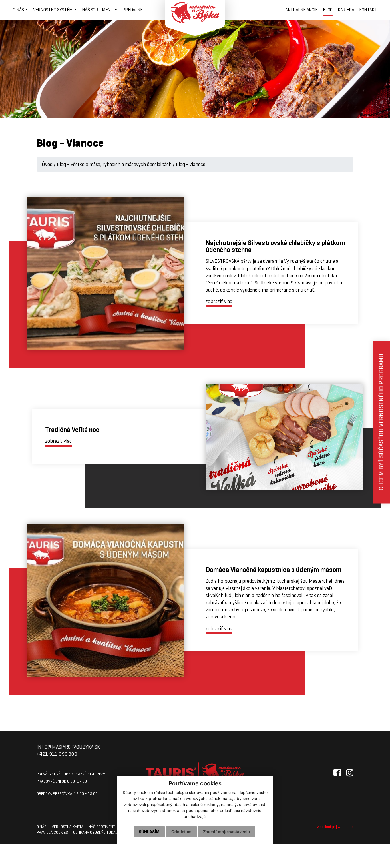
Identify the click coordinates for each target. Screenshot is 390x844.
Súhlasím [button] (149, 831)
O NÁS (42, 826)
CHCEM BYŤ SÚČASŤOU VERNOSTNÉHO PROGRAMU (381, 422)
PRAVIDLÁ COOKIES (52, 832)
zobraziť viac (219, 301)
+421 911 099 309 (57, 754)
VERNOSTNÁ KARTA (67, 826)
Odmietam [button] (181, 831)
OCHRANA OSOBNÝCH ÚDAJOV (97, 832)
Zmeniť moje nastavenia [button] (226, 831)
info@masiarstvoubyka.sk (68, 747)
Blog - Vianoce (190, 164)
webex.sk (345, 826)
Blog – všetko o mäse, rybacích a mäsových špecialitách (114, 164)
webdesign (326, 826)
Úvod (47, 164)
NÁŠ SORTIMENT (102, 826)
